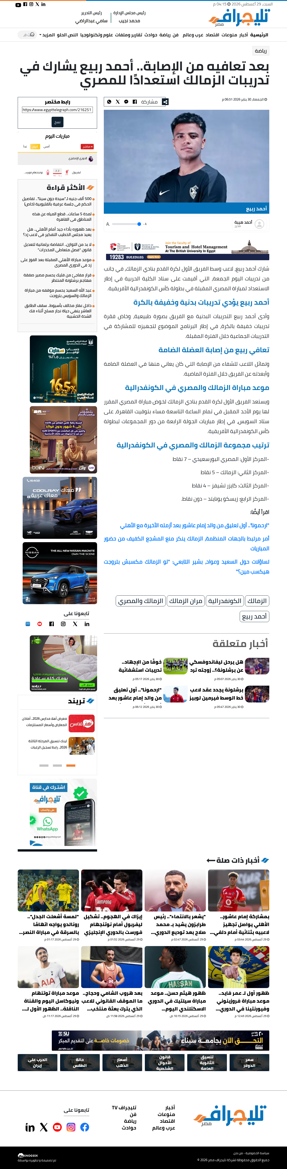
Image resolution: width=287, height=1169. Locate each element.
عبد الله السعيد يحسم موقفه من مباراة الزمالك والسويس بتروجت (58, 293)
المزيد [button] (48, 35)
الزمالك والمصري (140, 600)
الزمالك (257, 600)
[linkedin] (87, 624)
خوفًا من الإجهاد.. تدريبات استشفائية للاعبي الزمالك (140, 667)
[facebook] (51, 624)
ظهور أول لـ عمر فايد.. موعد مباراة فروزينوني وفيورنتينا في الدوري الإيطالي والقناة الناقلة (242, 1001)
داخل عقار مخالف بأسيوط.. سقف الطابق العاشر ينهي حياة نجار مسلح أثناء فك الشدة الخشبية (58, 311)
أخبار (243, 35)
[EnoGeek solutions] (37, 1155)
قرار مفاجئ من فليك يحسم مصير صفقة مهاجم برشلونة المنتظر (57, 277)
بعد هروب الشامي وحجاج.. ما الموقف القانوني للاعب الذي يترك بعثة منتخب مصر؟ (111, 1001)
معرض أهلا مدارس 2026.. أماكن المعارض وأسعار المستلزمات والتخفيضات (44, 724)
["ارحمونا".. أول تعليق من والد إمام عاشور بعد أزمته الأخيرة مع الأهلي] (175, 694)
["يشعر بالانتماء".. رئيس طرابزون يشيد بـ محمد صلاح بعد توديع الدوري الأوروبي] (175, 890)
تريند (76, 700)
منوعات (229, 35)
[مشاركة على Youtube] (57, 1127)
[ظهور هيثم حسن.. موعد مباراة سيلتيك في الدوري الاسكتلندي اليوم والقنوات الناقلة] (175, 967)
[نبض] (28, 624)
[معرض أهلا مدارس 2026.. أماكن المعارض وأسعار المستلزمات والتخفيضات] (82, 724)
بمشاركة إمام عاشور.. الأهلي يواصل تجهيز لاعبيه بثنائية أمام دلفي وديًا (241, 924)
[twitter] (75, 624)
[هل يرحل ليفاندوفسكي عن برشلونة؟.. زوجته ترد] (257, 666)
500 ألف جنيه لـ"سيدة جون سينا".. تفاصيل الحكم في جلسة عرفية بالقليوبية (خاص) (56, 201)
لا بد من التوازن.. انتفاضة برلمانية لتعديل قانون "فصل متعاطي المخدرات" (57, 247)
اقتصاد (212, 35)
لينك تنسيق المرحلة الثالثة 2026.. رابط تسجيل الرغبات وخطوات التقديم (47, 747)
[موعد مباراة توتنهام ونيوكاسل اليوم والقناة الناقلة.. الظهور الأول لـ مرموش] (48, 967)
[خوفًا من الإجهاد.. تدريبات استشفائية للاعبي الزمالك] (175, 666)
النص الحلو (67, 35)
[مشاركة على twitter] (37, 4)
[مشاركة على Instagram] (71, 1127)
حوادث (150, 35)
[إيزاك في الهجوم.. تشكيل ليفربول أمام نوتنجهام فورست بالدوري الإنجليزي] (111, 890)
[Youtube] (39, 624)
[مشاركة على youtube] (18, 5)
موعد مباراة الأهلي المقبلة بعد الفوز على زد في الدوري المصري (56, 262)
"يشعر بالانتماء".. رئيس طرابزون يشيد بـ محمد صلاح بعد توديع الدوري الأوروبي (180, 924)
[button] (70, 765)
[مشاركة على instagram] (31, 4)
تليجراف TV (124, 1107)
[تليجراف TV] (181, 31)
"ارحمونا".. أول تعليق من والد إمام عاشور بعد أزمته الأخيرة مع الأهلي (135, 695)
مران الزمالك (185, 600)
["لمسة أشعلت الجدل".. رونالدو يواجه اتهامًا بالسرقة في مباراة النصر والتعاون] (48, 890)
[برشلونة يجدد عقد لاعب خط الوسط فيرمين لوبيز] (257, 694)
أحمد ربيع (254, 616)
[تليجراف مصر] (239, 18)
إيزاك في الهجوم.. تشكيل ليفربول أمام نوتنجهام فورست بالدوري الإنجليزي (113, 924)
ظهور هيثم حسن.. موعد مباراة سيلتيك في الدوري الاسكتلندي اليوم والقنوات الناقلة (177, 1001)
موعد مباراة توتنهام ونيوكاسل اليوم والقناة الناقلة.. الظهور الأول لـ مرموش (51, 1001)
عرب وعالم (193, 35)
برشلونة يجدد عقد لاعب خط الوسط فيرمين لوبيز (216, 694)
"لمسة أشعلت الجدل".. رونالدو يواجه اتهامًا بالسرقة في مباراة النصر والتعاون (51, 924)
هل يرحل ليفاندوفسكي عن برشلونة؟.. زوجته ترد (216, 666)
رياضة (165, 35)
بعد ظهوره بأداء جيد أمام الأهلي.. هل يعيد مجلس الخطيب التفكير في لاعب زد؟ (57, 232)
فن (175, 35)
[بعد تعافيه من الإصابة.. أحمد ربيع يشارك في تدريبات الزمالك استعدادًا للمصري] (126, 102)
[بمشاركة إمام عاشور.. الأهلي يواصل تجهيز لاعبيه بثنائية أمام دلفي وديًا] (238, 890)
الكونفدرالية (224, 600)
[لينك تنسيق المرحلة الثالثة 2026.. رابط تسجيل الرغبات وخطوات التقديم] (82, 746)
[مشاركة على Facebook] (84, 1127)
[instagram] (63, 624)
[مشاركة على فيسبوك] (25, 4)
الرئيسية (259, 35)
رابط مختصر (57, 101)
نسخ (57, 122)
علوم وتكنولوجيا (96, 35)
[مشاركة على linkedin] (43, 4)
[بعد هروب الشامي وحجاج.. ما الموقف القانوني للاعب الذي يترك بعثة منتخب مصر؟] (111, 967)
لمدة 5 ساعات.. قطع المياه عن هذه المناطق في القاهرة (61, 216)
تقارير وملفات (128, 35)
